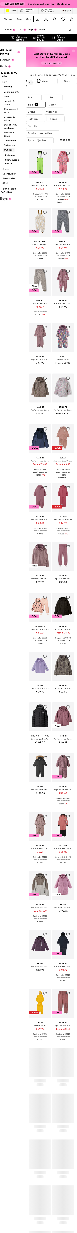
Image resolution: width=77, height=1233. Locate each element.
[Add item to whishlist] (45, 161)
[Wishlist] (63, 19)
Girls (40, 74)
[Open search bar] (69, 29)
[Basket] (72, 19)
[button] (45, 81)
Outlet (13, 10)
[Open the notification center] (54, 19)
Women (9, 19)
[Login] (46, 19)
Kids (28, 19)
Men (20, 19)
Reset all (57, 147)
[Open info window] (75, 4)
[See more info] (40, 209)
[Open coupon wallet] (37, 19)
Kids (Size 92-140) (56, 74)
